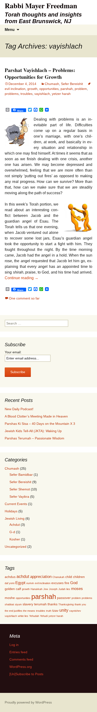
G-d (12, 532)
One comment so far (24, 298)
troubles (26, 94)
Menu (10, 30)
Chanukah (58, 577)
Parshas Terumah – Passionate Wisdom (34, 438)
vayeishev (75, 610)
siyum (18, 604)
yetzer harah (61, 94)
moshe (10, 598)
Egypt (20, 583)
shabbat (9, 604)
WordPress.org (20, 667)
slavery (28, 604)
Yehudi (44, 616)
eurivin (30, 583)
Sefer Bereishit (72, 84)
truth (48, 610)
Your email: (13, 352)
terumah (40, 604)
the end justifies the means (20, 610)
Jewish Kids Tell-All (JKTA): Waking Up (33, 431)
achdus (10, 577)
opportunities (49, 89)
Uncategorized (15, 546)
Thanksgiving (66, 604)
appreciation (41, 576)
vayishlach (42, 94)
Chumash (52, 84)
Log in (14, 645)
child (68, 577)
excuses (57, 583)
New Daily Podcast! (19, 409)
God (73, 583)
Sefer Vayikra (19, 496)
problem (81, 89)
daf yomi (9, 583)
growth (32, 89)
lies (68, 589)
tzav (55, 610)
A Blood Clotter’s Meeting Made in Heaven (36, 416)
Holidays (11, 511)
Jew (45, 589)
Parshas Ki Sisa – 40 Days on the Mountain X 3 (40, 424)
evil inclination (42, 583)
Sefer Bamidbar (21, 474)
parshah (67, 89)
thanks (52, 604)
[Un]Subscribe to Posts (26, 674)
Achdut (14, 525)
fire (67, 583)
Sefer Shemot (19, 489)
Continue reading (21, 278)
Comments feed (21, 659)
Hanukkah (36, 589)
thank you (80, 604)
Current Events (16, 504)
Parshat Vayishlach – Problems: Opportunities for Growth (40, 73)
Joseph (53, 589)
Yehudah (34, 616)
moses (77, 588)
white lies (23, 616)
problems (12, 94)
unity (63, 610)
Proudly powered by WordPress (28, 702)
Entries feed (18, 652)
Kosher (14, 539)
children (79, 577)
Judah (61, 589)
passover (64, 598)
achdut (22, 576)
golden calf (13, 589)
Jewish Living (14, 518)
